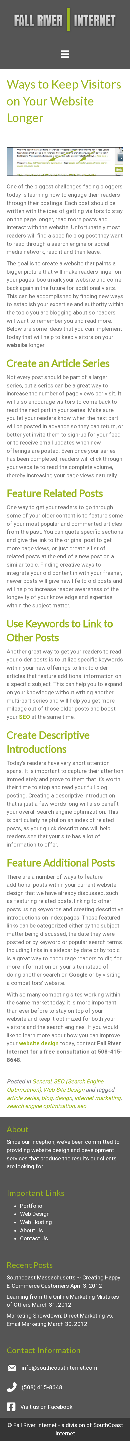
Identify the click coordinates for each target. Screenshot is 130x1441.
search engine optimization (41, 1106)
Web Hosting (36, 1222)
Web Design (35, 1213)
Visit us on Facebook (46, 1407)
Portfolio (31, 1205)
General (41, 1081)
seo (81, 1106)
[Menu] (65, 54)
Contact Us (34, 1238)
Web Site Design (63, 1089)
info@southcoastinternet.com (59, 1367)
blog (47, 1098)
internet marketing (97, 1098)
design (63, 1098)
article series (23, 1098)
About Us (31, 1230)
